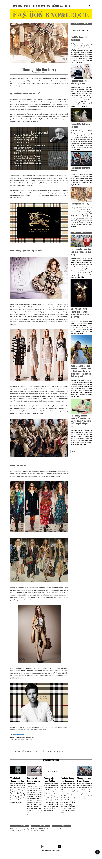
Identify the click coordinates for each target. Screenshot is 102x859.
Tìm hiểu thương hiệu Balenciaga (80, 38)
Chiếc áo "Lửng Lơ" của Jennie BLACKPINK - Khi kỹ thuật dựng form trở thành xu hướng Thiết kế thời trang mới (81, 371)
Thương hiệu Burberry (80, 203)
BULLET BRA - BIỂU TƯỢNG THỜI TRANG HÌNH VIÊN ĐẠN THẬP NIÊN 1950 (80, 313)
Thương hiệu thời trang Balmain (80, 169)
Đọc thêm (79, 62)
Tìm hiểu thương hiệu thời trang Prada (80, 82)
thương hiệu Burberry (18, 734)
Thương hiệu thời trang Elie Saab (80, 125)
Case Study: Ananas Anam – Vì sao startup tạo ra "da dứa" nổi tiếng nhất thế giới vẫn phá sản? (81, 421)
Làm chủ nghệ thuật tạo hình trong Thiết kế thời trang (81, 252)
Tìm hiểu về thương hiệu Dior (17, 779)
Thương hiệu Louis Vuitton (49, 779)
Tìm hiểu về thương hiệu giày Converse (34, 781)
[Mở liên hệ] (97, 852)
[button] (90, 451)
